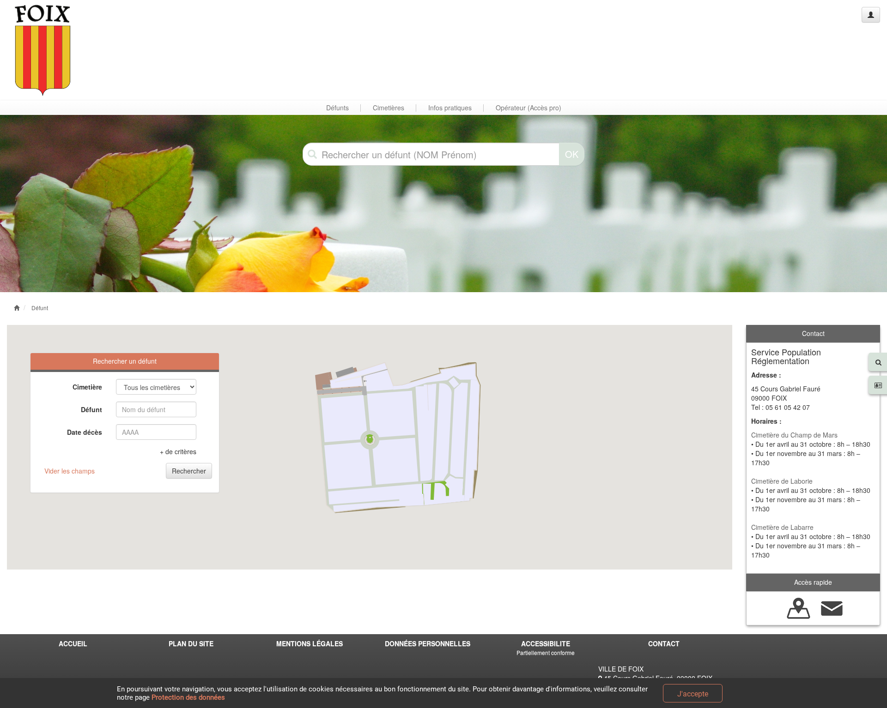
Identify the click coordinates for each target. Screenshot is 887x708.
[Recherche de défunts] (798, 607)
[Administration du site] (871, 15)
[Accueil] (43, 50)
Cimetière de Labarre (782, 527)
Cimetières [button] (388, 107)
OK (571, 154)
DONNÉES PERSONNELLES (427, 643)
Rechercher (189, 470)
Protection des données (188, 697)
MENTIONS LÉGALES (309, 643)
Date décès (84, 432)
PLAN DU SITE (191, 643)
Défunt (39, 308)
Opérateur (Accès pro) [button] (528, 107)
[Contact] (832, 607)
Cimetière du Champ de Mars (794, 434)
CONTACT (664, 643)
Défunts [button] (337, 107)
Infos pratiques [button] (450, 107)
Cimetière (87, 386)
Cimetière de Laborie (782, 481)
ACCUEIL (73, 643)
